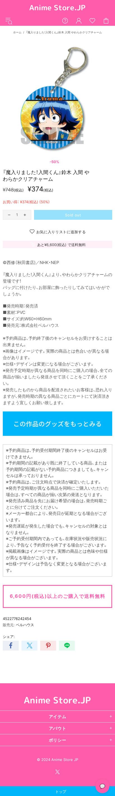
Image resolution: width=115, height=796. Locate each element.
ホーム (17, 32)
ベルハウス (25, 625)
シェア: (9, 636)
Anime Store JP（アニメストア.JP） (57, 8)
